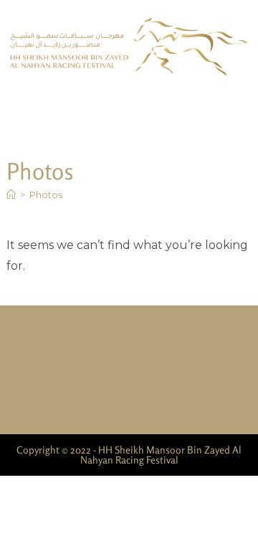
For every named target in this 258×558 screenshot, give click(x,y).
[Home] (11, 194)
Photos (45, 194)
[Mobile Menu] (247, 105)
